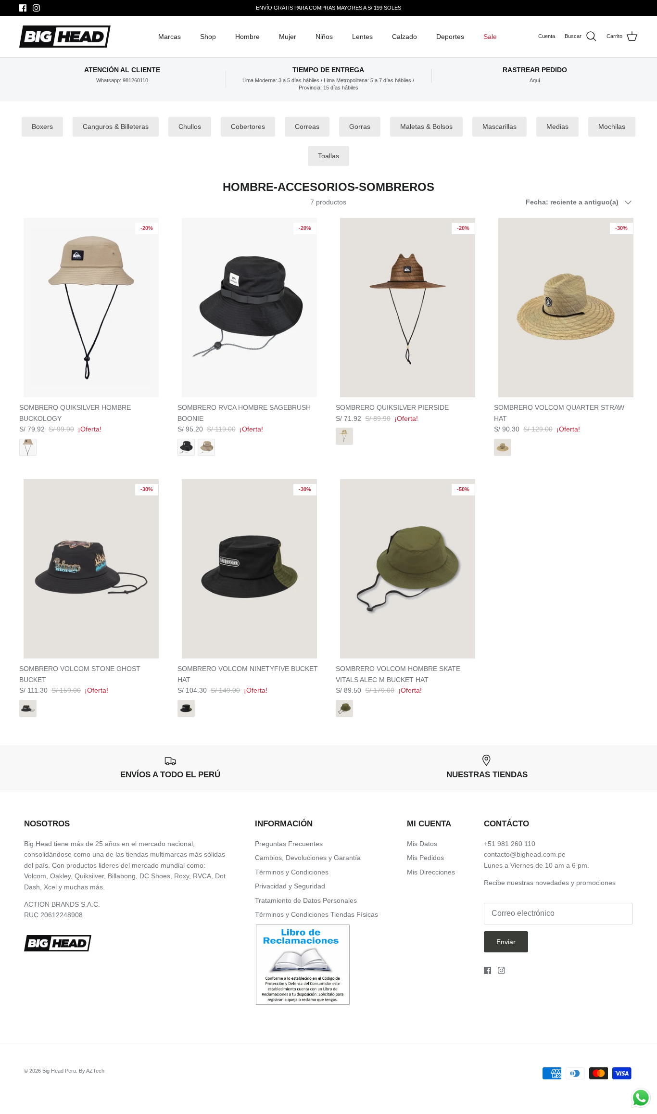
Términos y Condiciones (291, 872)
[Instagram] (36, 8)
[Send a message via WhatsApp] (641, 1098)
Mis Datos (422, 844)
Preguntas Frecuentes (289, 844)
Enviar (506, 942)
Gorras (359, 126)
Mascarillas (499, 126)
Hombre (247, 36)
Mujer (287, 36)
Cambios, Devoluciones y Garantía (308, 857)
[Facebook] (22, 8)
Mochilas (611, 126)
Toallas (328, 156)
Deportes (450, 36)
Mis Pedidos (425, 857)
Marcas (169, 36)
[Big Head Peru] (65, 36)
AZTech (95, 1071)
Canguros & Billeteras (116, 126)
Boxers (42, 126)
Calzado (404, 36)
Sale (490, 36)
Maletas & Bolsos (426, 126)
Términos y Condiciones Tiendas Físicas (316, 914)
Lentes (362, 36)
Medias (557, 126)
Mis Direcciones (431, 872)
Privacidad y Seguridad (290, 886)
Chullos (189, 126)
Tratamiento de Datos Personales (306, 900)
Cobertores (248, 126)
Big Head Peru (59, 1071)
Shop (208, 36)
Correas (307, 126)
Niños (324, 36)
